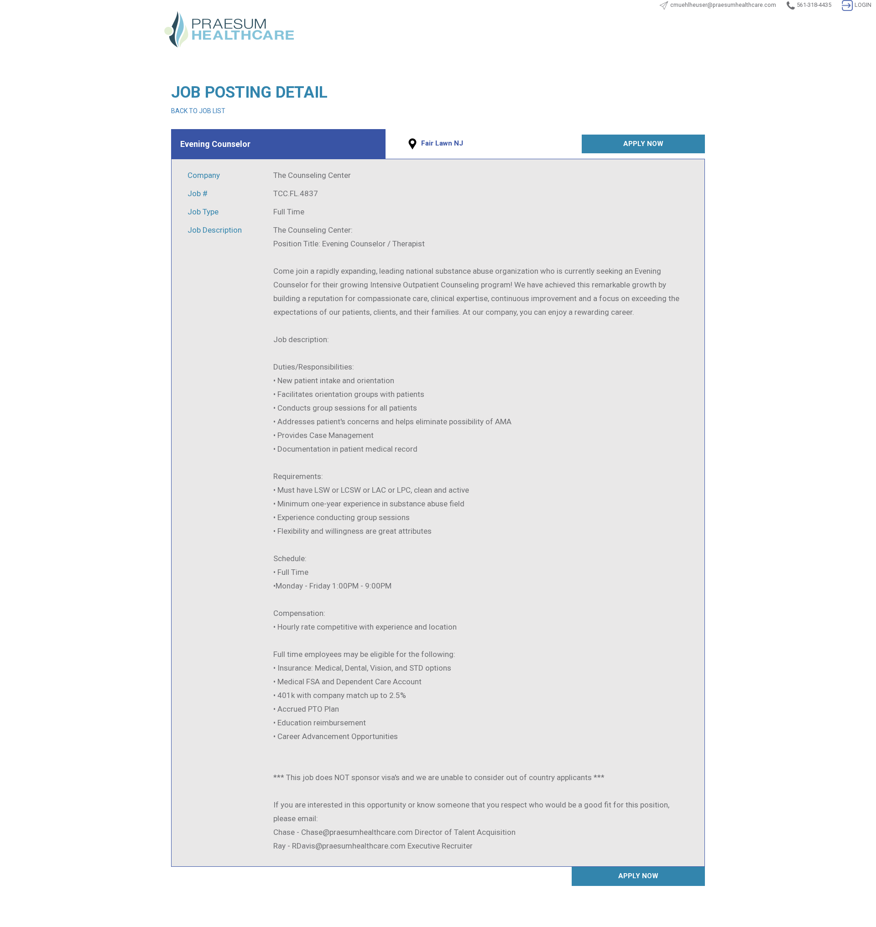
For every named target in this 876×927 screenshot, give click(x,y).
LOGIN (863, 4)
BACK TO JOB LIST (198, 111)
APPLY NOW (643, 144)
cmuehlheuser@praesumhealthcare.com (723, 4)
